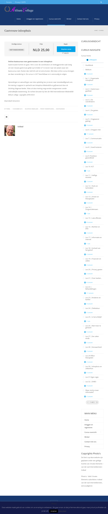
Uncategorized (60, 109)
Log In (66, 53)
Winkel (69, 19)
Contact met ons (83, 19)
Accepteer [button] (54, 511)
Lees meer (62, 511)
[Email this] (6, 117)
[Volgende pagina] (97, 402)
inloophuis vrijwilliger (31, 109)
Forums (9, 2)
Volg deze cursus (66, 49)
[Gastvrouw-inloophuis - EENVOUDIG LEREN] (18, 9)
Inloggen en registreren (34, 19)
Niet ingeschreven (17, 50)
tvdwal (20, 126)
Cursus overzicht (55, 19)
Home (19, 19)
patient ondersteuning (47, 109)
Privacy (96, 19)
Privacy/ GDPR (20, 2)
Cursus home (86, 56)
